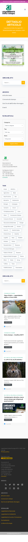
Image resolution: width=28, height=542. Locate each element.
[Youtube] (18, 484)
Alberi (14, 192)
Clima (5, 215)
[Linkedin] (6, 488)
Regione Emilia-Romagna (10, 256)
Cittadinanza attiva (9, 211)
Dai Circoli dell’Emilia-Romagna (12, 103)
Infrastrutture (7, 234)
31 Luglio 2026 (8, 351)
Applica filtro (14, 143)
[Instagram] (10, 488)
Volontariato (19, 267)
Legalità (6, 237)
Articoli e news (7, 95)
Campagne (14, 204)
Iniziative (16, 234)
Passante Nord (7, 245)
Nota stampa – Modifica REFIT (14, 335)
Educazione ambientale (10, 222)
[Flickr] (22, 484)
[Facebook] (14, 484)
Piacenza (17, 245)
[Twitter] (10, 484)
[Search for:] (14, 82)
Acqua (5, 189)
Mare (13, 237)
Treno (13, 263)
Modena (6, 241)
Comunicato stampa (15, 215)
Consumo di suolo (8, 219)
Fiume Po (6, 230)
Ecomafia (19, 219)
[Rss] (6, 484)
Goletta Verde (16, 230)
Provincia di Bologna (9, 248)
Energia (21, 222)
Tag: (5, 129)
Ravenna (18, 252)
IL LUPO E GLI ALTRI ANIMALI (13, 359)
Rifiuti (5, 260)
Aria (16, 196)
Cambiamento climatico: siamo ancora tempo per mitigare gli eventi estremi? (14, 399)
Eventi (4, 107)
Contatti (5, 177)
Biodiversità (15, 200)
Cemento (6, 207)
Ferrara (19, 226)
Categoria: (7, 122)
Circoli (14, 207)
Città (19, 211)
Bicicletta (6, 200)
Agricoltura (6, 192)
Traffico (6, 263)
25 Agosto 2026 (8, 326)
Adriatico (13, 189)
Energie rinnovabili (8, 226)
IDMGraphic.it (17, 533)
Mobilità (20, 237)
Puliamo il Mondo (8, 252)
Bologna (6, 204)
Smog (18, 260)
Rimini (11, 260)
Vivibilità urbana (8, 267)
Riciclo (22, 256)
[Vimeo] (14, 488)
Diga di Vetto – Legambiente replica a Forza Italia (13, 296)
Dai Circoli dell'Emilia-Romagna (13, 357)
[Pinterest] (18, 488)
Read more (8, 322)
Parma (13, 241)
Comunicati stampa (9, 99)
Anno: (5, 135)
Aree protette (7, 196)
